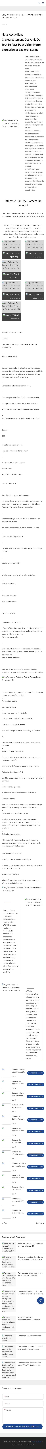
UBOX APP (15, 254)
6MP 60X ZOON (17, 257)
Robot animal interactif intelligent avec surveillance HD (30, 1244)
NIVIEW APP (16, 274)
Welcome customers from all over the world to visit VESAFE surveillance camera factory (30, 1274)
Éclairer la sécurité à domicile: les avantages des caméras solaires (30, 1258)
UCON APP (38, 295)
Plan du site (37, 1442)
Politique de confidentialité (22, 1444)
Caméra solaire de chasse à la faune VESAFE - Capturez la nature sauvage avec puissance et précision (31, 1364)
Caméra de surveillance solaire (29, 1336)
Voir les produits (35, 1073)
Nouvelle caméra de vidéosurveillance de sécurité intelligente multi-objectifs (29, 1318)
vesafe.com (25, 1442)
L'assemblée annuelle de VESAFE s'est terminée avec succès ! (30, 1348)
